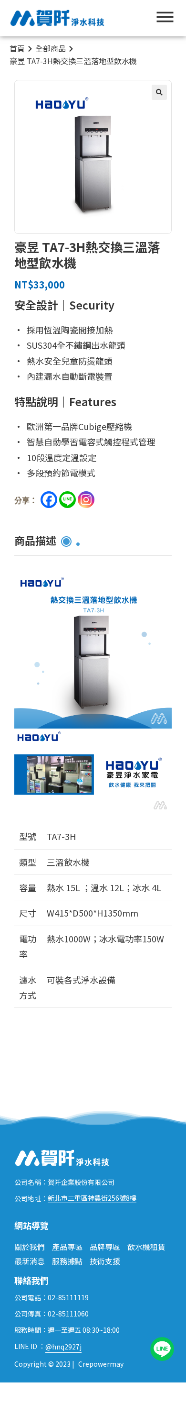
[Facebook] (49, 499)
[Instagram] (86, 499)
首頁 (17, 48)
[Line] (67, 499)
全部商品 (50, 48)
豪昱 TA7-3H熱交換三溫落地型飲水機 (73, 60)
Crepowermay (101, 1364)
